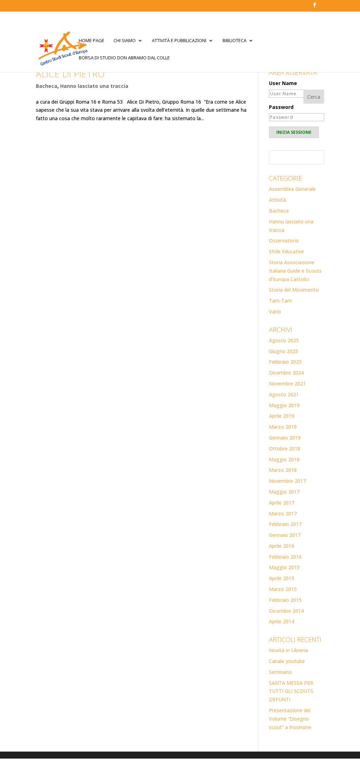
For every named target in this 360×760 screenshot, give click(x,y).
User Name (283, 83)
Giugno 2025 (283, 351)
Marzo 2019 (283, 426)
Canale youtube (287, 661)
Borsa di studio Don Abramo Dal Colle (124, 58)
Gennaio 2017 (285, 535)
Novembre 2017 (287, 481)
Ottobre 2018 (284, 448)
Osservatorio (284, 240)
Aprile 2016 (281, 546)
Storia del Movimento (294, 289)
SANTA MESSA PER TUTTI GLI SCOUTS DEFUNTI (291, 691)
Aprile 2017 (281, 502)
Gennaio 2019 (285, 437)
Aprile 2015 (281, 578)
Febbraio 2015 (285, 600)
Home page (91, 41)
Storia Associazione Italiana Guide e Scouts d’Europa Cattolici (295, 270)
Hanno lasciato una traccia (94, 86)
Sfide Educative (286, 251)
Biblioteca (234, 41)
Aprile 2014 (281, 621)
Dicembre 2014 (286, 611)
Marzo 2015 (283, 589)
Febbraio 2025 (285, 361)
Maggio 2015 (284, 567)
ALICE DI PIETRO (70, 73)
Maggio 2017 (284, 491)
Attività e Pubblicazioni (179, 41)
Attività (277, 199)
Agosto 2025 (284, 340)
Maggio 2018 (284, 459)
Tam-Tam (280, 300)
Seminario (280, 672)
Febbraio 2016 (285, 556)
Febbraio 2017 (285, 524)
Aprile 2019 (281, 416)
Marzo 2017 (283, 513)
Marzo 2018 (283, 470)
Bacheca (46, 86)
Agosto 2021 (284, 394)
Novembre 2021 (287, 383)
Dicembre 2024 (286, 372)
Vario (275, 311)
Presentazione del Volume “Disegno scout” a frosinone (290, 718)
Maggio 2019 (284, 405)
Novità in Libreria (288, 650)
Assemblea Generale (292, 189)
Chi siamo (125, 41)
